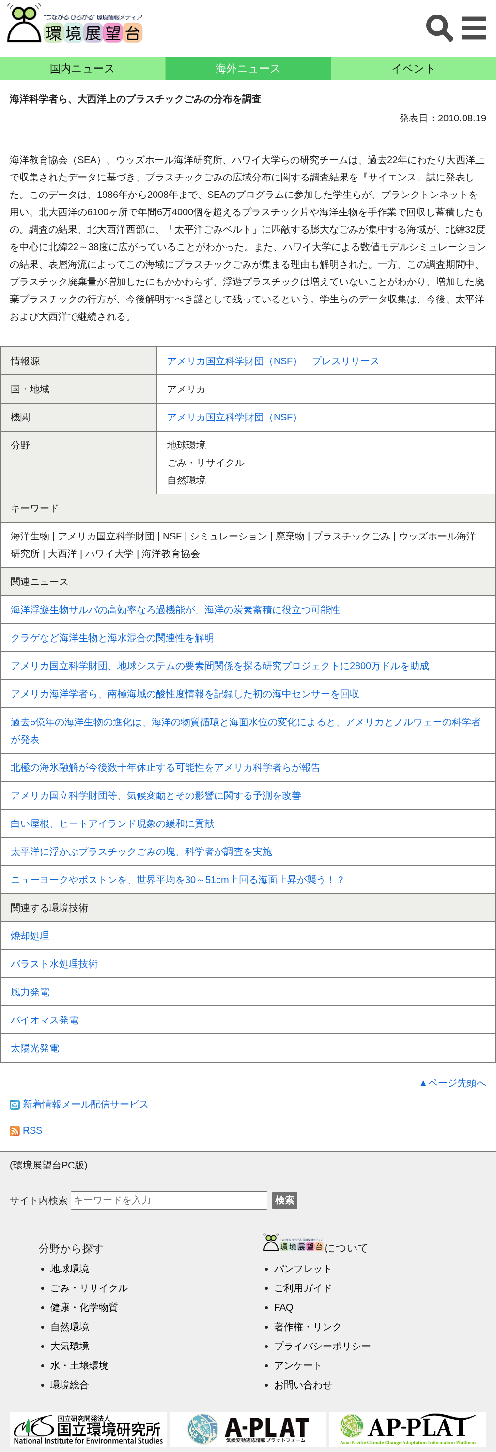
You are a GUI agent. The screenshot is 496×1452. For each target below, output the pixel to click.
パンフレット (303, 1268)
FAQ (284, 1307)
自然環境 (69, 1326)
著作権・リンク (308, 1326)
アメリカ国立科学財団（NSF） (234, 417)
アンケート (298, 1365)
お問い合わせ (303, 1384)
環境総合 (69, 1384)
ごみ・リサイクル (89, 1288)
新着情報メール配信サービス (84, 1104)
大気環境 (69, 1346)
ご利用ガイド (303, 1288)
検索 (284, 1200)
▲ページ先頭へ (452, 1083)
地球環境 (69, 1268)
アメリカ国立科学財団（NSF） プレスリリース (273, 361)
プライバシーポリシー (322, 1346)
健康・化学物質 (84, 1307)
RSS (31, 1130)
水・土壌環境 (79, 1365)
